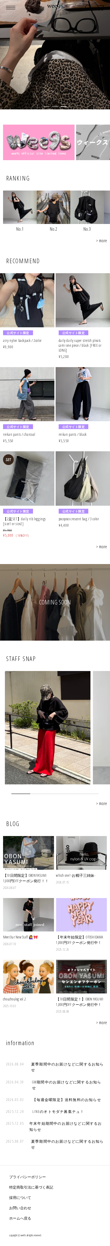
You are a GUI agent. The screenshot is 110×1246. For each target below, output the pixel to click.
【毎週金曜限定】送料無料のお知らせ (66, 1099)
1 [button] (46, 106)
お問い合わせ (20, 1207)
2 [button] (55, 106)
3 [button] (64, 106)
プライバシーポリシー (27, 1176)
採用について (20, 1197)
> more (101, 240)
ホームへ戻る (20, 1218)
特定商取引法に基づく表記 (31, 1187)
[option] (55, 54)
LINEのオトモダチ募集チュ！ (58, 1111)
